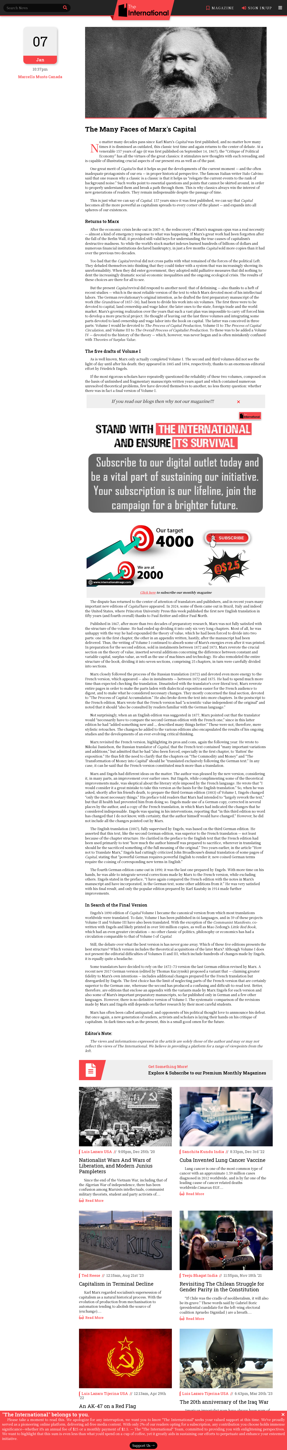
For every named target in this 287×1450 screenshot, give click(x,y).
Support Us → (143, 1445)
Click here (148, 592)
